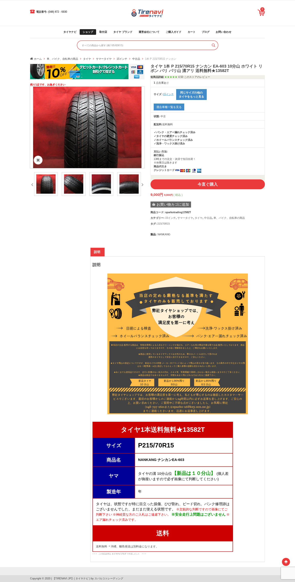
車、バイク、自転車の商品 (62, 58)
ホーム (38, 58)
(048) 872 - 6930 (57, 11)
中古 (163, 116)
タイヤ (87, 58)
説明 (97, 252)
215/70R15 (163, 223)
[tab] (97, 252)
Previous (32, 184)
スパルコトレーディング (109, 578)
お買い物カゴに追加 (173, 205)
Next (142, 184)
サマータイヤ (104, 58)
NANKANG (164, 234)
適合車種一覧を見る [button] (169, 107)
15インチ (122, 58)
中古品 (136, 58)
